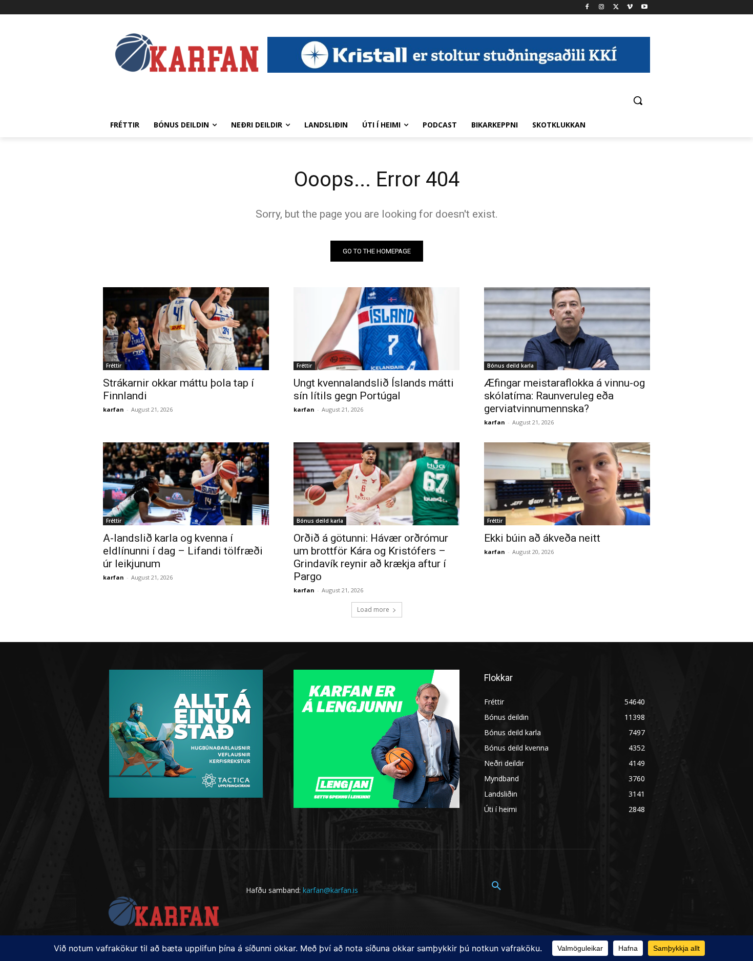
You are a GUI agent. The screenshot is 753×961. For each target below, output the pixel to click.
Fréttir (113, 365)
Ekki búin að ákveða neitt (542, 538)
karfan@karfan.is (330, 890)
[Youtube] (644, 7)
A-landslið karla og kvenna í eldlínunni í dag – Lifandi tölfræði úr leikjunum (183, 551)
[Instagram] (602, 7)
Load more (373, 609)
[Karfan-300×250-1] (376, 739)
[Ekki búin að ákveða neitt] (567, 483)
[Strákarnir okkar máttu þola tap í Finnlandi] (186, 328)
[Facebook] (587, 7)
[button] (637, 100)
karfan (113, 409)
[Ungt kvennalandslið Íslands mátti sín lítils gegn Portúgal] (376, 328)
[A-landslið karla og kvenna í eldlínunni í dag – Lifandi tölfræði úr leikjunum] (186, 483)
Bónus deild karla (510, 365)
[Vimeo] (630, 7)
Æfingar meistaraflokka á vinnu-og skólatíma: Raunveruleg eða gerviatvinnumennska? (564, 396)
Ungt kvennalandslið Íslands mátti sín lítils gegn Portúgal (374, 389)
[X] (616, 7)
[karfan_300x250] (186, 734)
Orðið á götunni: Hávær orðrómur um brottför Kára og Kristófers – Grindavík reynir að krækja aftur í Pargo (371, 557)
